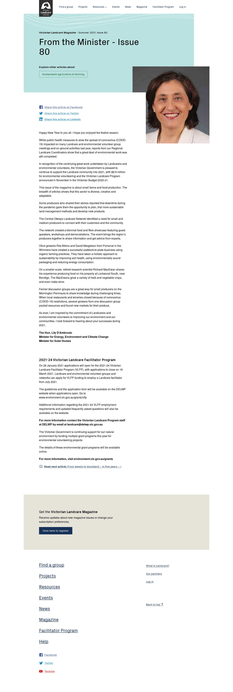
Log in (182, 6)
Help (43, 641)
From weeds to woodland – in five (81, 466)
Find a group (66, 6)
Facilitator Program (163, 6)
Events (116, 6)
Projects (82, 6)
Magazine (141, 6)
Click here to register (56, 530)
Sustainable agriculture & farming (63, 74)
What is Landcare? (157, 565)
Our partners (154, 573)
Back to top (153, 604)
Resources (98, 6)
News (128, 6)
